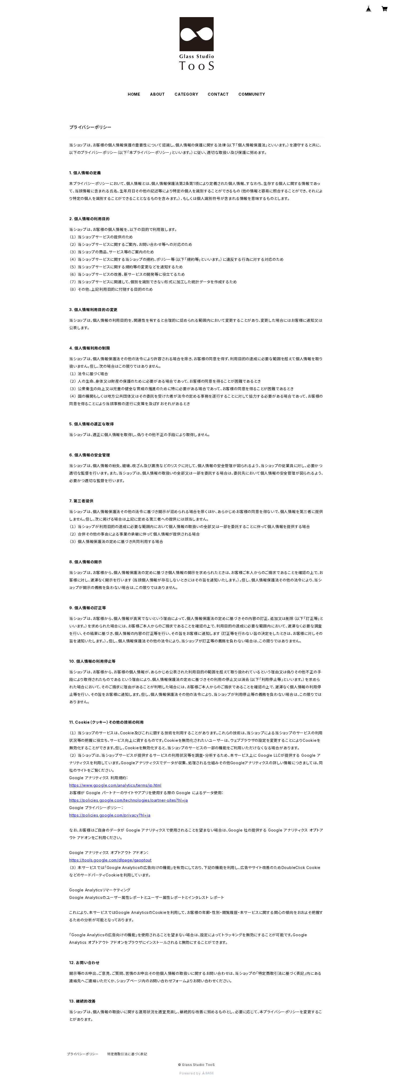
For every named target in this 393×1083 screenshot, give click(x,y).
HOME (134, 94)
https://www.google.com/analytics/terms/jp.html (115, 785)
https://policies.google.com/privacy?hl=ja (110, 815)
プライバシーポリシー (83, 1054)
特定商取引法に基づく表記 (127, 1054)
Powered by (190, 1073)
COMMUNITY (251, 94)
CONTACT (218, 94)
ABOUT (157, 94)
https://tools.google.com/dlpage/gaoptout (110, 860)
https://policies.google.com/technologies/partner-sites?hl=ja (128, 800)
